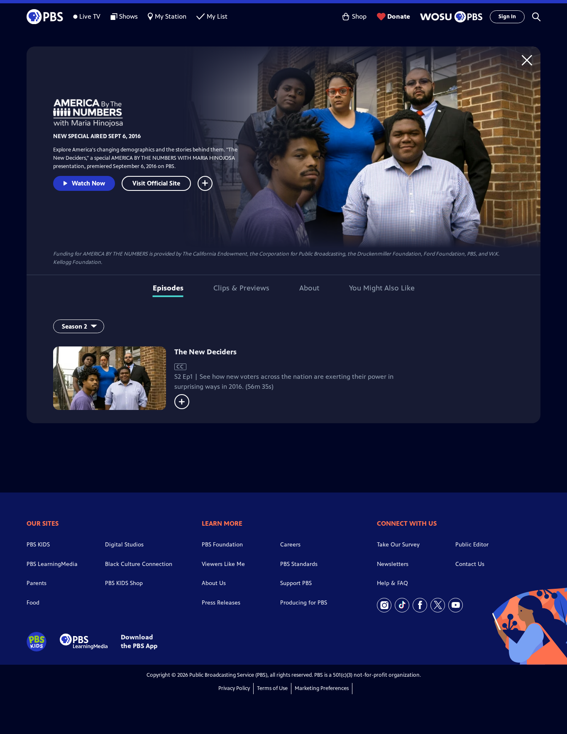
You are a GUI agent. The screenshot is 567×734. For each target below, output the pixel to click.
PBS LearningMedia (52, 564)
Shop (359, 16)
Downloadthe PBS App (139, 641)
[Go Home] (527, 60)
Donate (398, 16)
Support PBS (296, 583)
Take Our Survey (398, 544)
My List (217, 16)
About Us (214, 583)
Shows (128, 16)
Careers (290, 544)
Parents (36, 583)
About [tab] (309, 288)
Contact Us (469, 564)
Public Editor (472, 544)
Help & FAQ (392, 583)
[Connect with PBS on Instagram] (384, 605)
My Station (170, 16)
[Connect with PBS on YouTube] (455, 605)
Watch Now (88, 183)
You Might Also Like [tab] (382, 288)
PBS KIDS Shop (124, 583)
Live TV (89, 16)
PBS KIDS (38, 544)
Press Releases (221, 602)
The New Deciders (205, 351)
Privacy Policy (234, 688)
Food (33, 602)
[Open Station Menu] (450, 17)
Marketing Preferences (322, 688)
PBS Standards (299, 564)
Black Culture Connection (138, 564)
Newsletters (392, 564)
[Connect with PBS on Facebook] (420, 605)
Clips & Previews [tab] (241, 288)
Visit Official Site (156, 183)
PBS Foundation (222, 544)
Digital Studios (124, 544)
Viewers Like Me (223, 564)
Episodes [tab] (168, 288)
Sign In (507, 16)
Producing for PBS (303, 602)
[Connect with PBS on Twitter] (437, 605)
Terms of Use (272, 688)
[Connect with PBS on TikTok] (402, 605)
